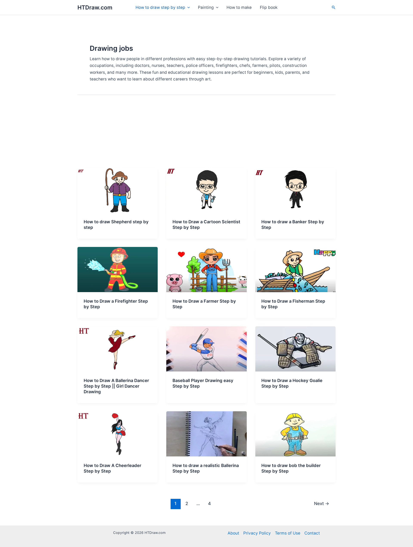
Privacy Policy (257, 533)
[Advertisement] (206, 135)
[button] (187, 7)
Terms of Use (287, 533)
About (233, 533)
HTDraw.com (94, 7)
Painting (206, 7)
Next (321, 503)
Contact (312, 533)
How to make (239, 7)
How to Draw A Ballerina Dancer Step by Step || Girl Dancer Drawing (116, 386)
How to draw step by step (160, 7)
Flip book (268, 7)
